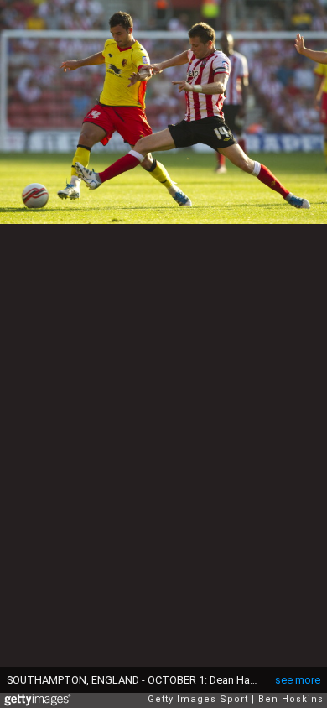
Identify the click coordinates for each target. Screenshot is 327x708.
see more (297, 680)
